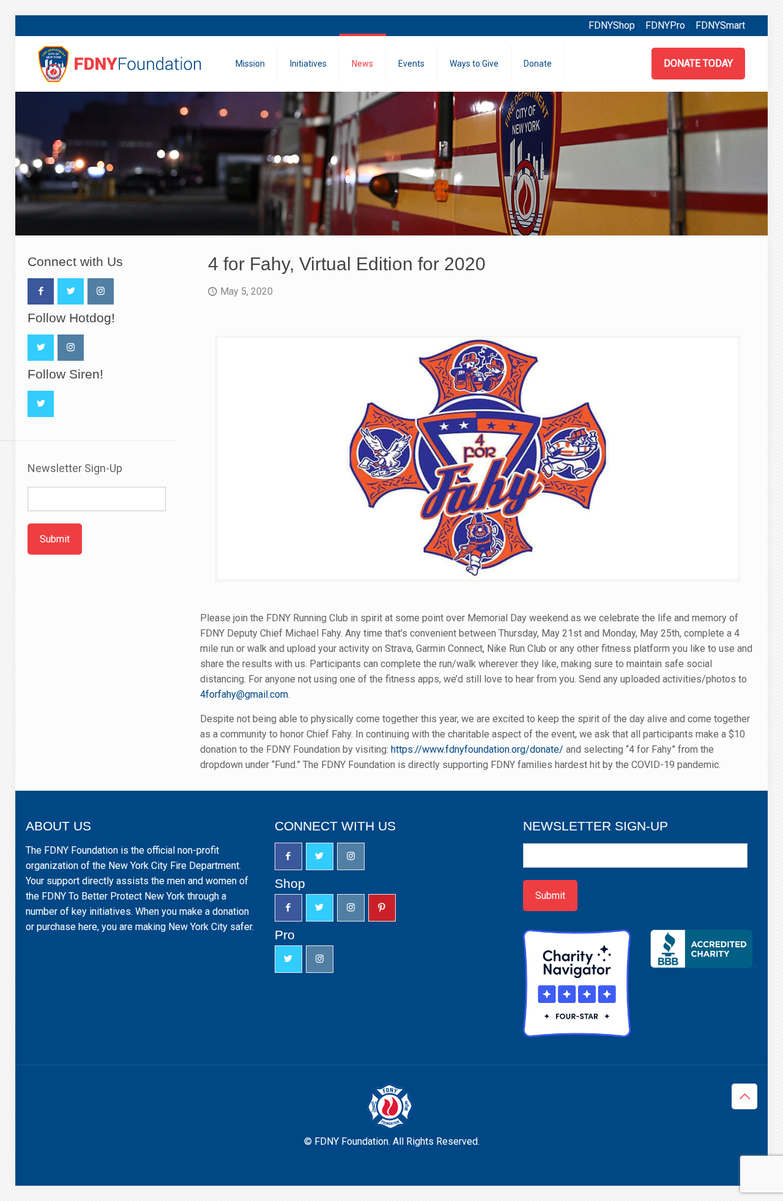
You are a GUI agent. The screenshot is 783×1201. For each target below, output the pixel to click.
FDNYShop (611, 25)
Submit (55, 539)
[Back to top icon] (744, 1096)
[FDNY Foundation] (121, 63)
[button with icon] (41, 291)
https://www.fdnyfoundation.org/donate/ (477, 749)
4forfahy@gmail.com (244, 694)
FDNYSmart (720, 25)
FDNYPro (665, 25)
